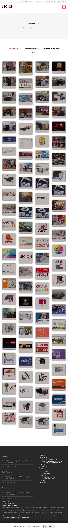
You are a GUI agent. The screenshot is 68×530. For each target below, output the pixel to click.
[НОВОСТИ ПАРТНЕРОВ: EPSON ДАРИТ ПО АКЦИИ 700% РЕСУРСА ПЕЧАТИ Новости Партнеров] (9, 358)
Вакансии (42, 482)
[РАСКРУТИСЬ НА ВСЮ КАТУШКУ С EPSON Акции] (58, 429)
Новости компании (32, 49)
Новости (45, 472)
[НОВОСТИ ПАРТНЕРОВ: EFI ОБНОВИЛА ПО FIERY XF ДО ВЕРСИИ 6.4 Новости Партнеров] (9, 373)
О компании (43, 457)
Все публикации (14, 49)
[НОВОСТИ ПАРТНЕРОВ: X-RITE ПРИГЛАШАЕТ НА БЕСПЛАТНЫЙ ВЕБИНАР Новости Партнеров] (25, 347)
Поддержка (43, 475)
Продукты (42, 468)
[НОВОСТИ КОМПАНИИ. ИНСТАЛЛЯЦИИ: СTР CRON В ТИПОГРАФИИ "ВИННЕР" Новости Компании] (58, 295)
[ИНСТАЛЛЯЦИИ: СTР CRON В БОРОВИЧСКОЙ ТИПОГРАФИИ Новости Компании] (9, 314)
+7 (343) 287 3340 (11, 498)
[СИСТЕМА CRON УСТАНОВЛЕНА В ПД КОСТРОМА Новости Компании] (25, 68)
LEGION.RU (39, 1)
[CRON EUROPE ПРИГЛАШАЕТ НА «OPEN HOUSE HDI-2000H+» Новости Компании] (58, 97)
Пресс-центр (35, 28)
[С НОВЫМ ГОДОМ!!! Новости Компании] (58, 127)
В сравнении (25, 1)
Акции (34, 52)
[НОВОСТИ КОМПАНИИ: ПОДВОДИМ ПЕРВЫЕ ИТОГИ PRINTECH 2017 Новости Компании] (25, 212)
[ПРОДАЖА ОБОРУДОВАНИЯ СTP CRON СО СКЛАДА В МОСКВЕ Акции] (42, 422)
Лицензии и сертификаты (51, 463)
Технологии (43, 466)
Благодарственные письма (52, 461)
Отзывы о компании (49, 459)
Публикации (46, 473)
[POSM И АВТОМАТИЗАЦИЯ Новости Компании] (25, 143)
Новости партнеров (52, 49)
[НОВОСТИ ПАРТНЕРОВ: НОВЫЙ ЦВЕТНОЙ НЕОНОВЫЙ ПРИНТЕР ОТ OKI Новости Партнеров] (42, 408)
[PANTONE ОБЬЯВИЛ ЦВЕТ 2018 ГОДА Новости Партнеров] (58, 355)
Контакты (42, 480)
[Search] (60, 7)
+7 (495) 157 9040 (11, 466)
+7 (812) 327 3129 (11, 482)
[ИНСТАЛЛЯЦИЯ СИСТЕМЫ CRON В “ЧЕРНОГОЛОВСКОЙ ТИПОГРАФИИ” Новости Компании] (42, 67)
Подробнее (37, 526)
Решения (42, 464)
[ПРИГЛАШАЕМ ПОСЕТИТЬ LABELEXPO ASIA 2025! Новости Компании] (25, 155)
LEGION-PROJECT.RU (49, 1)
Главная (25, 28)
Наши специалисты (49, 477)
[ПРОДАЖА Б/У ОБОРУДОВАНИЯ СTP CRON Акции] (25, 421)
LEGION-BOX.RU (61, 1)
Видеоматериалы (48, 479)
